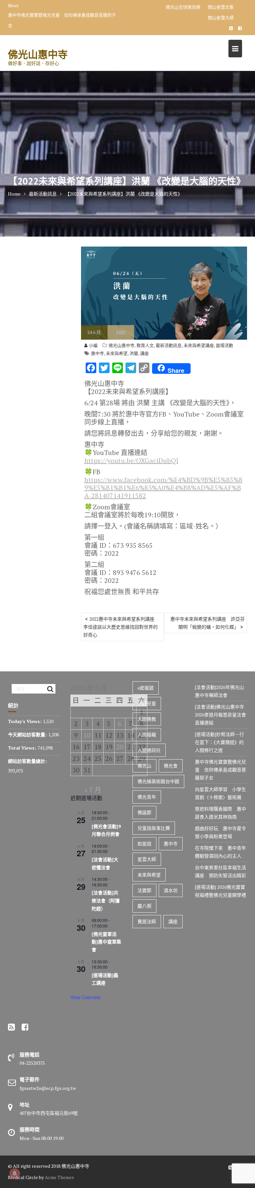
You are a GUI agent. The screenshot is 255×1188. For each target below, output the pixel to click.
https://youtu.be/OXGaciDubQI (131, 460)
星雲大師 (146, 859)
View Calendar (85, 997)
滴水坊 (171, 890)
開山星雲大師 (221, 18)
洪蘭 (133, 353)
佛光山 (144, 766)
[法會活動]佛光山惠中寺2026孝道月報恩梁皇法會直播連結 (220, 715)
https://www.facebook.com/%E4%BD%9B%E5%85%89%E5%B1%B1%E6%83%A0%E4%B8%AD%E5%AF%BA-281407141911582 (163, 487)
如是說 (144, 843)
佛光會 (171, 766)
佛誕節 (144, 812)
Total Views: (23, 748)
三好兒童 (146, 703)
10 (87, 735)
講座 (144, 353)
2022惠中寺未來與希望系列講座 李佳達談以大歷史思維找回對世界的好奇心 (121, 627)
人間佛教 (146, 719)
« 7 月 (93, 789)
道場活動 (224, 345)
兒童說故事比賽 (153, 828)
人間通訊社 (149, 750)
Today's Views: (25, 721)
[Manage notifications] (14, 1173)
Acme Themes (59, 1177)
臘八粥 (144, 906)
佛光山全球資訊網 (183, 7)
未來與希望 (117, 353)
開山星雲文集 (221, 7)
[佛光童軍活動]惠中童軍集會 (106, 942)
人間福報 (146, 734)
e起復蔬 (145, 688)
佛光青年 (146, 797)
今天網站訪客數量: (28, 734)
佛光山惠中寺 (38, 54)
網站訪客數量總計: (28, 761)
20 (120, 746)
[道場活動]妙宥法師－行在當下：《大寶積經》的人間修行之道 (219, 742)
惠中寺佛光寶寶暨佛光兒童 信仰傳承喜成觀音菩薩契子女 (62, 20)
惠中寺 (97, 353)
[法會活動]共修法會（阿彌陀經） (106, 900)
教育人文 (145, 345)
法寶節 (144, 890)
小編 (93, 345)
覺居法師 (146, 921)
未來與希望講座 (199, 345)
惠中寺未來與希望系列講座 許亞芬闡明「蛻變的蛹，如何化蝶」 (207, 623)
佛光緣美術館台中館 (158, 781)
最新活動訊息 (169, 345)
